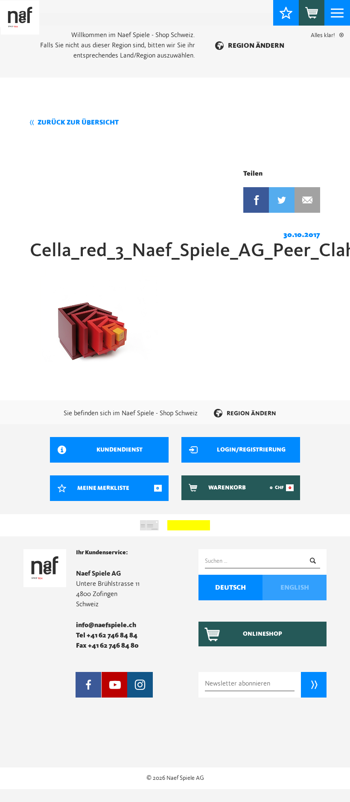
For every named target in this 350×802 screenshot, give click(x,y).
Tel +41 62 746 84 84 (106, 635)
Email (307, 200)
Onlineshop (262, 634)
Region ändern (256, 45)
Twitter (282, 200)
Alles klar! (323, 35)
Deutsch (230, 587)
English (294, 587)
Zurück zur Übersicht (78, 122)
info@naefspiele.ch (106, 625)
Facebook (256, 200)
